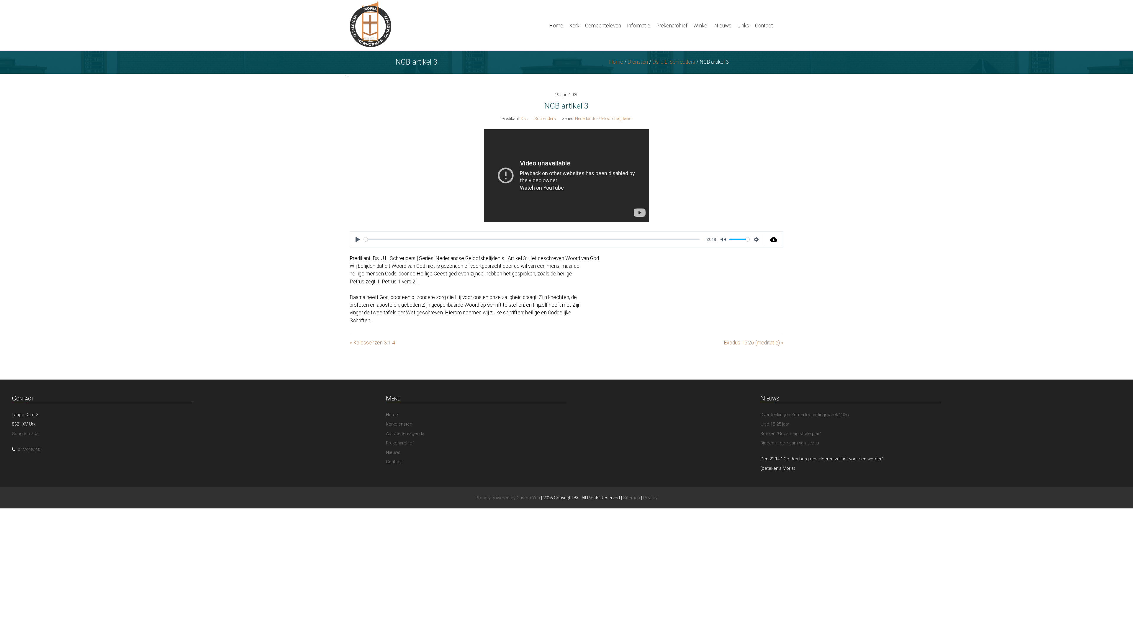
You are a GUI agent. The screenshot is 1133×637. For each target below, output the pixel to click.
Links (743, 26)
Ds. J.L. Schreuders (673, 62)
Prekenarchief (671, 26)
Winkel (700, 26)
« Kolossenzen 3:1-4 (372, 343)
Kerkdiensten (399, 424)
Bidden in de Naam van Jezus (789, 443)
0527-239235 (29, 449)
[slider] (532, 239)
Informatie (638, 26)
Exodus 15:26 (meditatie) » (753, 343)
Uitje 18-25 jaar (774, 424)
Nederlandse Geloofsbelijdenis (603, 118)
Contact (764, 26)
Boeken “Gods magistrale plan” (790, 433)
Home (556, 26)
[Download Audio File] (773, 239)
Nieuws (722, 26)
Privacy (650, 497)
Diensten (638, 62)
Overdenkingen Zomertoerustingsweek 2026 (804, 414)
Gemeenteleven (603, 26)
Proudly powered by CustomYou (508, 497)
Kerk (574, 26)
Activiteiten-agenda (405, 433)
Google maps (25, 433)
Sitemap (631, 497)
